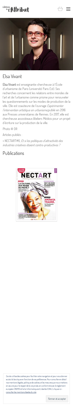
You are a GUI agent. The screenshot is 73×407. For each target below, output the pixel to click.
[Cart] (60, 9)
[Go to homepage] (16, 9)
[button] (68, 9)
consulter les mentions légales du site (21, 392)
